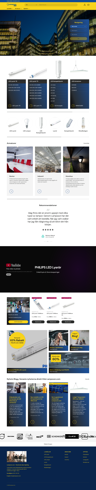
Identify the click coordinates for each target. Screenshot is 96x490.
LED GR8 (53, 98)
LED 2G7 (53, 101)
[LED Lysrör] (13, 123)
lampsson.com (12, 485)
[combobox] (51, 4)
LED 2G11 (53, 90)
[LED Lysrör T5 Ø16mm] (53, 303)
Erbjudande (86, 454)
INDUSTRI (74, 87)
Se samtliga (86, 143)
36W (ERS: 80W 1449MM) (36, 98)
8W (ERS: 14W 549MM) (35, 85)
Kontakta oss (86, 462)
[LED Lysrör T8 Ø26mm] (38, 303)
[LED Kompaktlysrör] (41, 123)
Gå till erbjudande (18, 321)
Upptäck (26, 8)
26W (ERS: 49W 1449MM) (35, 93)
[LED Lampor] (27, 123)
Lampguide (85, 459)
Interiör (66, 454)
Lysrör (55, 131)
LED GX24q (53, 95)
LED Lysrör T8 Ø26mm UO (67, 314)
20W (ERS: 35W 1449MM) (35, 90)
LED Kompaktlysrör (41, 132)
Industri (66, 457)
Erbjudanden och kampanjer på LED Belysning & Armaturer (15, 399)
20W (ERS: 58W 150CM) (14, 90)
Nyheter (85, 457)
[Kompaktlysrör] (69, 123)
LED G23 (53, 93)
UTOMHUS (74, 90)
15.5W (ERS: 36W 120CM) (14, 87)
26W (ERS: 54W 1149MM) (35, 95)
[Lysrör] (55, 123)
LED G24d (53, 85)
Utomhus (67, 459)
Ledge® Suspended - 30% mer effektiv (79, 398)
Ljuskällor (9, 8)
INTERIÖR (74, 85)
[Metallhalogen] (83, 123)
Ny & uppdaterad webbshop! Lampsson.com (57, 399)
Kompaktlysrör (69, 131)
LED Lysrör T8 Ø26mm (37, 313)
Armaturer (17, 8)
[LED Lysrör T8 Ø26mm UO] (68, 303)
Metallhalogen (83, 131)
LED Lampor (27, 131)
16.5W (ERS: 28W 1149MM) (36, 87)
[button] (88, 4)
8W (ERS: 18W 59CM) (13, 85)
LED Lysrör (12, 131)
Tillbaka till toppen (48, 444)
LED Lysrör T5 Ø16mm (52, 313)
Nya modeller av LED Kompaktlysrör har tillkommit (37, 399)
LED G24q (53, 87)
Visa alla (87, 379)
